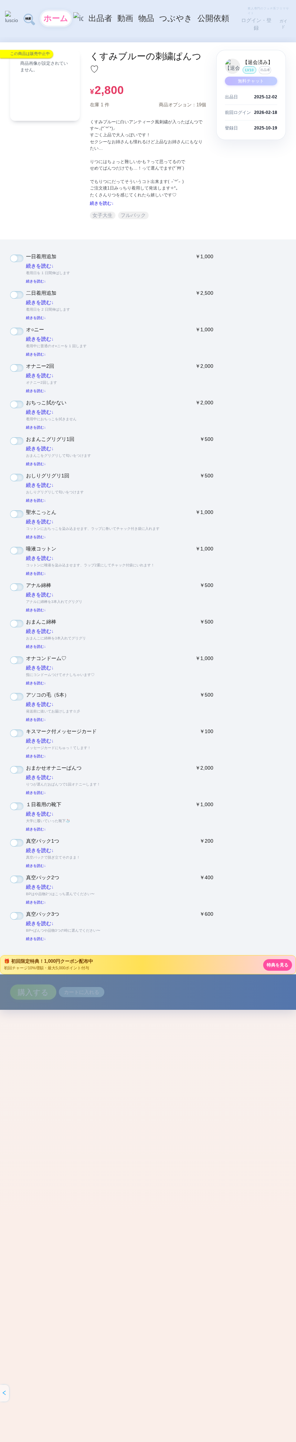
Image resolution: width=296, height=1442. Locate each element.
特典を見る (277, 964)
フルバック (133, 215)
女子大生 (102, 215)
